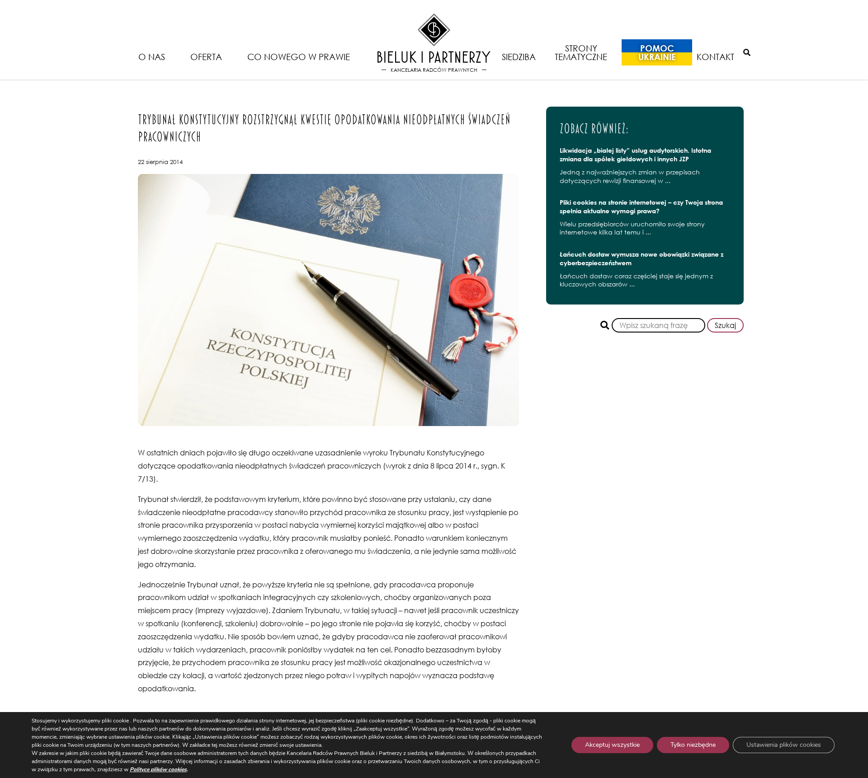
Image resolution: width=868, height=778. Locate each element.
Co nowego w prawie (298, 57)
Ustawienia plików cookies (783, 745)
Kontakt (715, 57)
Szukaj (725, 325)
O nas (151, 57)
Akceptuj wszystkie (612, 745)
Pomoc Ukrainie (657, 52)
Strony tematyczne (581, 52)
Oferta (206, 57)
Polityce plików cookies (158, 769)
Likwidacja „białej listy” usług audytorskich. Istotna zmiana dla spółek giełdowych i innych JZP (635, 154)
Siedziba (519, 57)
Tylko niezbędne (693, 745)
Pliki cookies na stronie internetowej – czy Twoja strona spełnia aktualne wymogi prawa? (641, 206)
